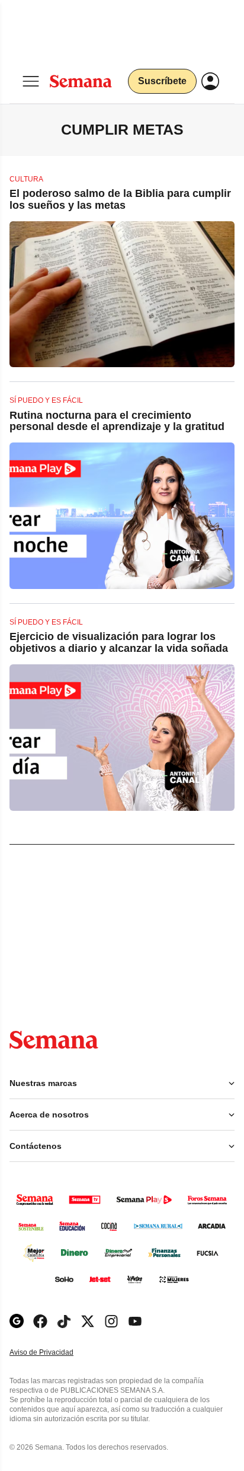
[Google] (16, 1321)
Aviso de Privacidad (53, 1352)
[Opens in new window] (40, 1321)
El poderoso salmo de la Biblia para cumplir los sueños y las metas (120, 199)
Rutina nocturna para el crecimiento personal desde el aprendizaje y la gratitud (116, 421)
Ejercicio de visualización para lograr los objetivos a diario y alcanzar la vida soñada (118, 642)
